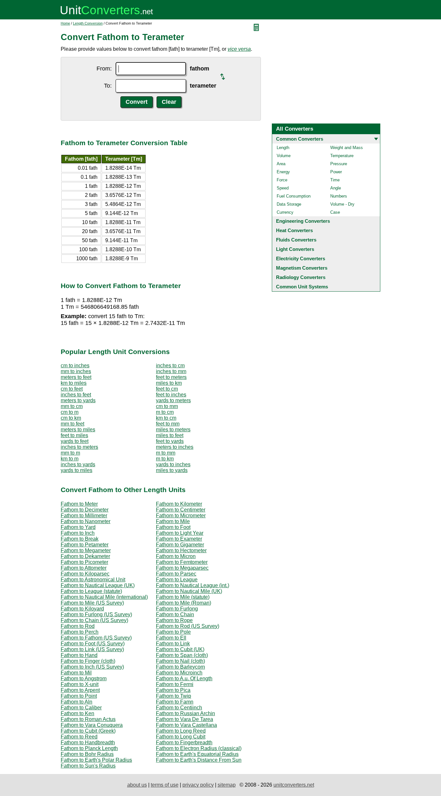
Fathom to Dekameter (85, 556)
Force (282, 179)
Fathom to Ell (171, 637)
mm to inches (76, 371)
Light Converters (295, 249)
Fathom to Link (173, 643)
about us (137, 785)
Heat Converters (294, 230)
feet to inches (171, 394)
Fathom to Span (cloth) (182, 655)
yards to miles (76, 470)
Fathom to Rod (78, 626)
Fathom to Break (79, 539)
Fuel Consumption (294, 196)
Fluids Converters (296, 239)
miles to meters (173, 429)
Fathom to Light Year (179, 533)
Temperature (342, 155)
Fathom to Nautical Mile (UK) (189, 591)
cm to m (69, 412)
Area (281, 163)
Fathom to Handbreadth (88, 742)
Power (336, 171)
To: (108, 85)
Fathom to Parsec (176, 573)
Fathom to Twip (173, 696)
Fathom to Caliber (81, 707)
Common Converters (299, 139)
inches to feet (76, 394)
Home (65, 23)
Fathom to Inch (78, 533)
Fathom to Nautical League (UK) (98, 585)
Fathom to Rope (174, 620)
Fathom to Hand (79, 655)
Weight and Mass (346, 147)
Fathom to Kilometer (179, 504)
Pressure (338, 163)
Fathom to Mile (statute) (183, 597)
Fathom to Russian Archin (185, 713)
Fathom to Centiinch (179, 707)
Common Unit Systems (302, 286)
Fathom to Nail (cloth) (180, 661)
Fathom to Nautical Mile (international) (104, 597)
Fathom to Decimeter (84, 509)
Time (335, 179)
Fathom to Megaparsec (182, 568)
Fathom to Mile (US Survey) (92, 603)
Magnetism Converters (301, 268)
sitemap (227, 785)
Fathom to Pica (173, 690)
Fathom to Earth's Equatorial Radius (197, 754)
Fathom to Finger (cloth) (88, 661)
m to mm (165, 453)
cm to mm (167, 406)
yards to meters (173, 400)
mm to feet (72, 423)
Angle (335, 188)
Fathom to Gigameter (180, 544)
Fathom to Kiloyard (82, 608)
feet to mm (167, 423)
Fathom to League (177, 579)
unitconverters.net (293, 785)
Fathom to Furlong (177, 608)
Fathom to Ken (77, 713)
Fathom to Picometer (84, 562)
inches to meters (79, 447)
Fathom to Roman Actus (88, 719)
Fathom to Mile (173, 521)
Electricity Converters (300, 258)
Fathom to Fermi (174, 684)
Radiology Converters (300, 277)
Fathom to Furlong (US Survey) (96, 614)
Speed (283, 188)
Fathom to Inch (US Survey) (92, 667)
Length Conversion (88, 23)
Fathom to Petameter (84, 544)
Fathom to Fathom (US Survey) (96, 637)
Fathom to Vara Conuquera (92, 725)
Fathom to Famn (174, 702)
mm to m (70, 453)
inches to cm (170, 365)
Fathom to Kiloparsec (85, 573)
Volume (284, 155)
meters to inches (174, 447)
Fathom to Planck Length (89, 748)
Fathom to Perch (79, 632)
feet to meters (171, 377)
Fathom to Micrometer (181, 515)
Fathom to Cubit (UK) (180, 649)
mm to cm (72, 406)
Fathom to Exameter (179, 539)
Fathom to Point (79, 696)
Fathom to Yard (78, 527)
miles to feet (169, 435)
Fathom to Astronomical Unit (93, 579)
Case (335, 212)
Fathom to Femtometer (182, 562)
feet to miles (74, 435)
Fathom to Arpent (80, 690)
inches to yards (78, 464)
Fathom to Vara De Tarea (184, 719)
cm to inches (75, 365)
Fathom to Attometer (84, 568)
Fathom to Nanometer (85, 521)
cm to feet (72, 389)
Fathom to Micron (176, 556)
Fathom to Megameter (86, 550)
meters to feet (76, 377)
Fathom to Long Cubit (180, 736)
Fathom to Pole (173, 632)
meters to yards (78, 400)
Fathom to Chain (175, 614)
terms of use (165, 785)
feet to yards (170, 441)
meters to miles (78, 429)
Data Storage (289, 204)
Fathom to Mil (76, 672)
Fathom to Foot (173, 527)
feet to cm (167, 389)
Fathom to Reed (79, 736)
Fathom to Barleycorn (180, 667)
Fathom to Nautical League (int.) (192, 585)
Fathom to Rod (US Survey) (187, 626)
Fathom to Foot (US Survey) (93, 643)
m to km (165, 458)
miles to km (169, 383)
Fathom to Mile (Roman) (183, 603)
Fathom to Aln (76, 702)
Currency (285, 212)
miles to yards (172, 470)
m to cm (165, 412)
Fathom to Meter (79, 504)
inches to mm (171, 371)
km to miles (74, 383)
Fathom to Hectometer (181, 550)
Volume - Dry (342, 204)
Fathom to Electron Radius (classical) (198, 748)
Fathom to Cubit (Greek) (88, 731)
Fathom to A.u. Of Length (184, 678)
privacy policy (198, 785)
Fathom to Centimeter (180, 509)
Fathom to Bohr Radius (87, 754)
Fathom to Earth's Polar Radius (96, 760)
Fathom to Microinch (179, 672)
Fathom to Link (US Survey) (92, 649)
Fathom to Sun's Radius (88, 766)
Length (283, 147)
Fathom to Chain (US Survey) (94, 620)
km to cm (166, 418)
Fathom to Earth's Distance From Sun (198, 760)
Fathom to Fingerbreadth (184, 742)
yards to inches (173, 464)
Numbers (338, 196)
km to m (69, 458)
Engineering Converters (303, 221)
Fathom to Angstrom (84, 678)
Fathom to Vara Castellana (186, 725)
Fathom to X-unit (79, 684)
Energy (283, 171)
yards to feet (74, 441)
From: (104, 68)
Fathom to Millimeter (84, 515)
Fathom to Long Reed (181, 731)
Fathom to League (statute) (91, 591)
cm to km (71, 418)
